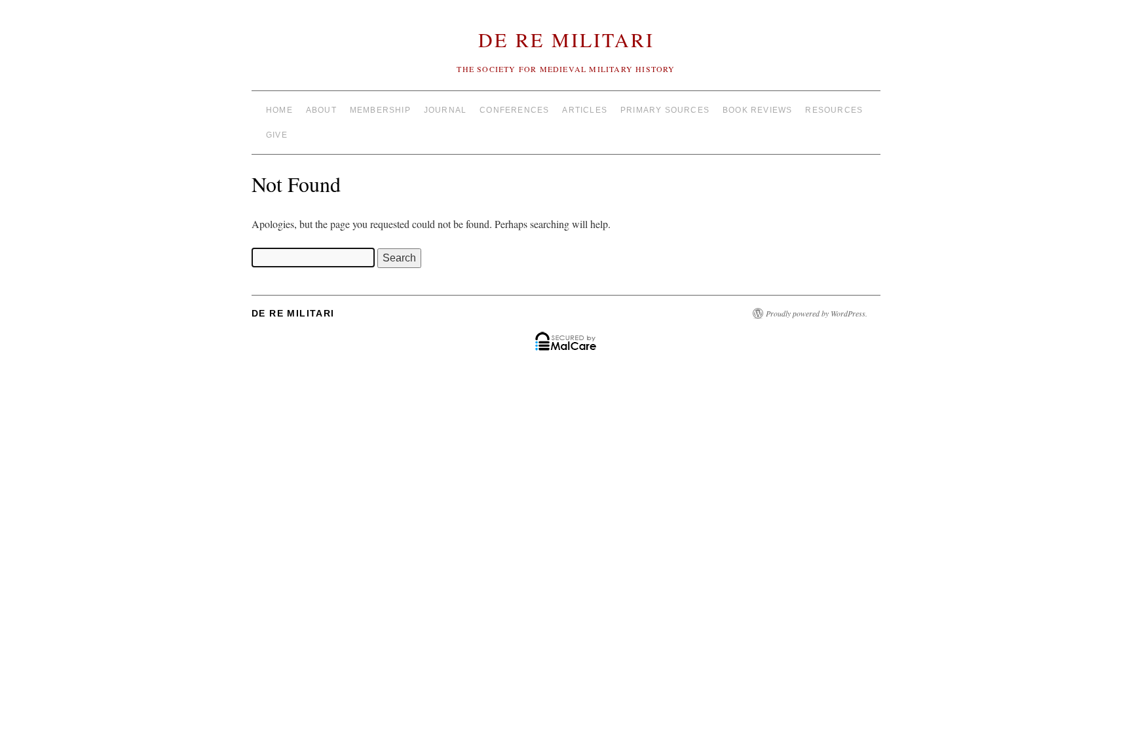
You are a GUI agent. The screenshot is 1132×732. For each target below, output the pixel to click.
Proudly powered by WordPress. (816, 313)
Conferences (514, 110)
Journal (445, 110)
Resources (834, 110)
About (321, 110)
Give (277, 135)
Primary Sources (664, 110)
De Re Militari (566, 39)
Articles (584, 110)
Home (279, 110)
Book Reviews (757, 110)
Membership (380, 110)
